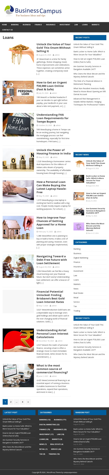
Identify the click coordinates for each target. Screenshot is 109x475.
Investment (65, 25)
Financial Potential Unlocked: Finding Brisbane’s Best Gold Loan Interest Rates (51, 297)
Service (77, 302)
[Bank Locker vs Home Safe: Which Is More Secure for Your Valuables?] (79, 181)
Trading (77, 310)
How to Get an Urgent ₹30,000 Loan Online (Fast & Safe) (52, 86)
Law (76, 25)
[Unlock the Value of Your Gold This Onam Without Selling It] (79, 166)
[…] (38, 74)
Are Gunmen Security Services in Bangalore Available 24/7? (95, 210)
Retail (76, 297)
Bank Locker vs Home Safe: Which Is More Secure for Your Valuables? (95, 179)
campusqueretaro (70, 472)
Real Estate (78, 293)
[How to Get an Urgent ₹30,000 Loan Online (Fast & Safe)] (79, 198)
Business (27, 25)
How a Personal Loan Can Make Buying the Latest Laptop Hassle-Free (52, 187)
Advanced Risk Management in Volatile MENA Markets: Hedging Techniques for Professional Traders (89, 101)
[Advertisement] (91, 132)
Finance (38, 25)
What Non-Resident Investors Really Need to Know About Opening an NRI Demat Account (90, 91)
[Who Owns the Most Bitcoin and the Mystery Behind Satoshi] (79, 229)
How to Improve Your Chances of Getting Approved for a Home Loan (51, 223)
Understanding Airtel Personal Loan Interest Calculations (52, 333)
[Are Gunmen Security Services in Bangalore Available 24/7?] (79, 213)
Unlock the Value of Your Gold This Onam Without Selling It (54, 47)
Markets (95, 25)
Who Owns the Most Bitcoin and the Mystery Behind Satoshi (95, 226)
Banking (15, 25)
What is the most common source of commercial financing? (52, 369)
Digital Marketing (81, 257)
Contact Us (7, 30)
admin (57, 55)
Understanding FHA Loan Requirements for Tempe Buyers (53, 118)
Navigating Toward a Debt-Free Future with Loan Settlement (52, 259)
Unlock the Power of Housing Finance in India (54, 151)
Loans (85, 25)
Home (4, 25)
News (76, 288)
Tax (75, 306)
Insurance (50, 25)
